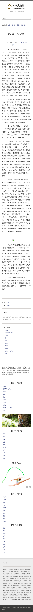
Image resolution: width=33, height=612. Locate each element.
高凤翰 (6, 330)
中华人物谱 (27, 607)
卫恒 (4, 516)
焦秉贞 (6, 348)
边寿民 (6, 335)
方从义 (4, 549)
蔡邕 (4, 445)
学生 (10, 317)
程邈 (4, 458)
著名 (7, 317)
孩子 (11, 316)
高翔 (6, 340)
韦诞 (4, 442)
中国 (18, 316)
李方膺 (6, 346)
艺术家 (13, 25)
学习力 (23, 317)
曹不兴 (4, 447)
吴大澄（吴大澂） (10, 351)
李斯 (4, 455)
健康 (16, 319)
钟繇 (4, 436)
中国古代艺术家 (21, 25)
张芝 (4, 450)
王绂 (4, 505)
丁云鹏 (4, 508)
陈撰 (8, 305)
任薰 (8, 302)
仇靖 (4, 453)
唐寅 (4, 513)
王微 (4, 552)
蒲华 (4, 544)
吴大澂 (8, 316)
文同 (4, 541)
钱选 (4, 510)
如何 (13, 317)
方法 (19, 319)
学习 (20, 317)
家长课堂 (7, 319)
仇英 (4, 547)
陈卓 (4, 533)
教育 (25, 316)
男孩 (11, 319)
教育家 (21, 316)
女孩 (27, 317)
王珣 (4, 434)
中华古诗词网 (23, 42)
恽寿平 (4, 497)
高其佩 (6, 343)
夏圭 (4, 530)
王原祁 (4, 500)
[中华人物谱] (16, 7)
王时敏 (4, 521)
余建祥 (14, 316)
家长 (27, 316)
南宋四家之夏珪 (9, 333)
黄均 (6, 338)
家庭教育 (16, 317)
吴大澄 (4, 316)
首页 (9, 25)
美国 (13, 319)
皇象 (4, 439)
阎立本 (4, 528)
